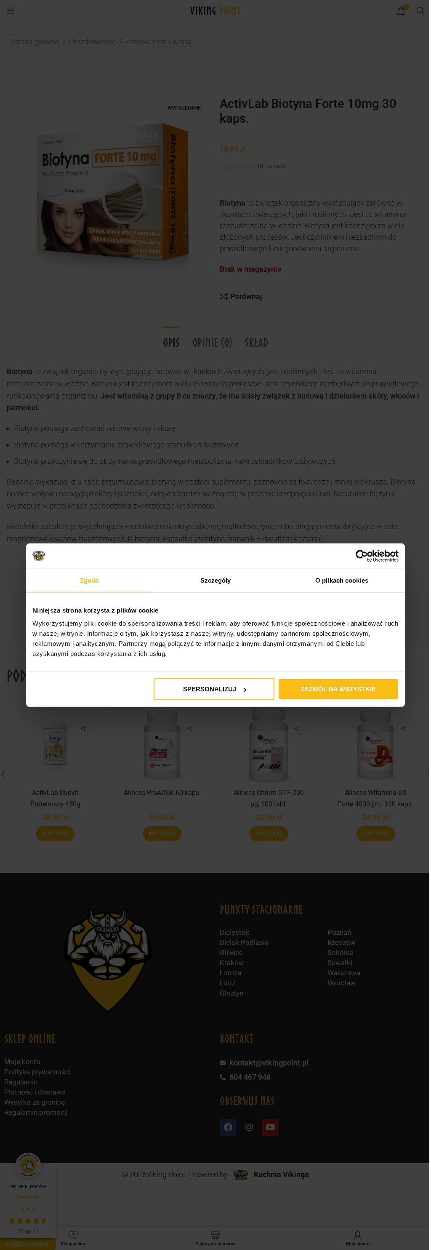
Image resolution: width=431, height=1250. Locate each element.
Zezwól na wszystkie (338, 689)
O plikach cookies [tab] (341, 580)
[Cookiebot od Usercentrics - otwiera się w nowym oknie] (362, 555)
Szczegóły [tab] (215, 580)
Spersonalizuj (209, 689)
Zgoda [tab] (89, 580)
